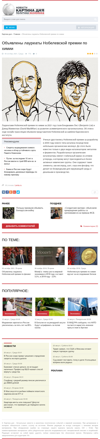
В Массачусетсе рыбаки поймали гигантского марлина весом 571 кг (24, 392)
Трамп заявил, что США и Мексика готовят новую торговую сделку (72, 349)
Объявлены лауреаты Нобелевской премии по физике (16, 272)
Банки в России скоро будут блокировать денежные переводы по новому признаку (20, 172)
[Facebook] (7, 192)
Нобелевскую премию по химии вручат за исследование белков (81, 272)
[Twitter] (18, 192)
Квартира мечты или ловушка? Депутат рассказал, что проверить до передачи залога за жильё (24, 404)
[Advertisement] (74, 392)
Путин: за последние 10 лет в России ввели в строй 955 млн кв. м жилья (20, 161)
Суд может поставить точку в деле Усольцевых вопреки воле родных (74, 361)
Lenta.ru (18, 185)
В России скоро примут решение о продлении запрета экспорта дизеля (24, 356)
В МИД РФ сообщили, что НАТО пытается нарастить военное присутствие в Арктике (81, 325)
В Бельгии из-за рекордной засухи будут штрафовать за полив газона (50, 325)
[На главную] (28, 8)
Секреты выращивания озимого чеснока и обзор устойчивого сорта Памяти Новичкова (20, 150)
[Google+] (14, 192)
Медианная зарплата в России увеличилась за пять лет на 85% (16, 323)
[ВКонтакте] (3, 192)
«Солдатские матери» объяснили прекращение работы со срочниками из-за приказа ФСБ (80, 210)
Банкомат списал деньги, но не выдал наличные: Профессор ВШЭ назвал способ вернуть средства (23, 369)
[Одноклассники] (10, 192)
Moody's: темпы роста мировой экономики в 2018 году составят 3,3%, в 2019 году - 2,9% (49, 274)
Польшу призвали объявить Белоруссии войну (29, 209)
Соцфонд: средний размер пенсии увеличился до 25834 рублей (25, 381)
